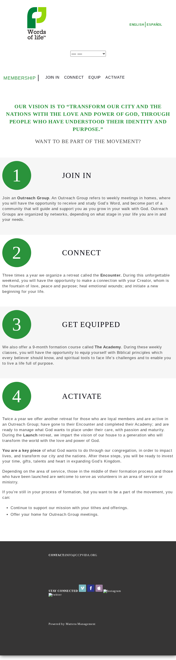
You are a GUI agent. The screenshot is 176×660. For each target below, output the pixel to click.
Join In (52, 77)
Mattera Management (81, 624)
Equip (94, 77)
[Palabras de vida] (36, 38)
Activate (115, 77)
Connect (74, 77)
